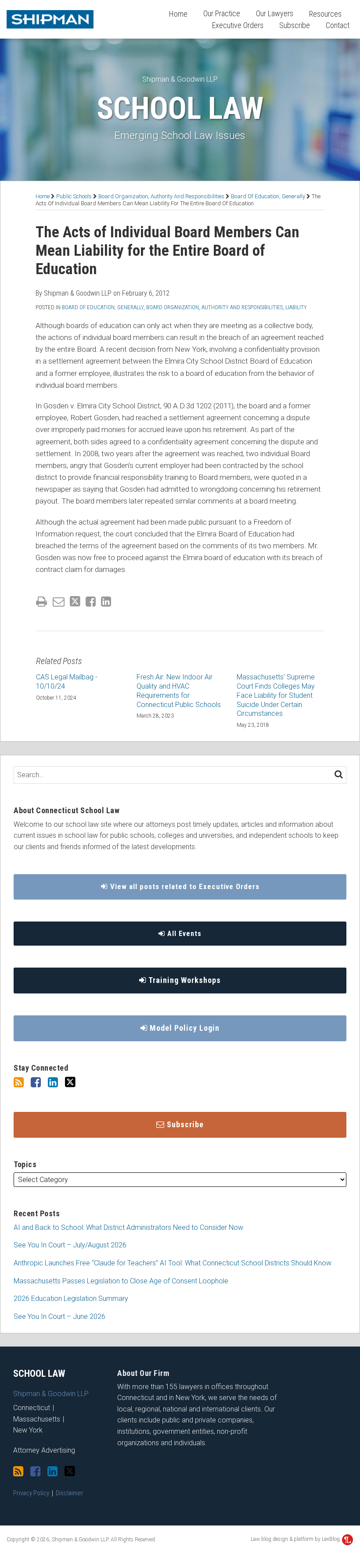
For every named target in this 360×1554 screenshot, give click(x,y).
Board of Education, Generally (268, 196)
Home (178, 13)
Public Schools (74, 196)
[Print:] (41, 602)
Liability (296, 307)
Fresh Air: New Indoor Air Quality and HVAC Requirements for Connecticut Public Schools (179, 690)
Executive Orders (237, 25)
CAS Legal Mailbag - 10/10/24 (66, 681)
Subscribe (294, 25)
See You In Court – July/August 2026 (70, 1245)
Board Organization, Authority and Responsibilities (161, 196)
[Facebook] (36, 1082)
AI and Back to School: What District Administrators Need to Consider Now (128, 1227)
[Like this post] (91, 601)
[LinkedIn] (53, 1082)
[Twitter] (70, 1082)
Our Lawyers (274, 13)
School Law (180, 108)
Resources (325, 13)
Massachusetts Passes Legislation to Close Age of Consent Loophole (121, 1281)
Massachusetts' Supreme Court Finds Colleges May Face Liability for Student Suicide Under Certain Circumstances (276, 695)
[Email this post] (59, 601)
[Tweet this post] (75, 601)
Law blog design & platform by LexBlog (296, 1539)
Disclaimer (69, 1493)
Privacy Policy (31, 1493)
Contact (337, 25)
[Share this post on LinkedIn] (106, 601)
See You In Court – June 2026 (59, 1316)
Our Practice (221, 13)
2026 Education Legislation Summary (71, 1298)
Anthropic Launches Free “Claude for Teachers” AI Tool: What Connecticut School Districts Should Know (172, 1263)
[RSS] (19, 1082)
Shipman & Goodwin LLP (180, 79)
